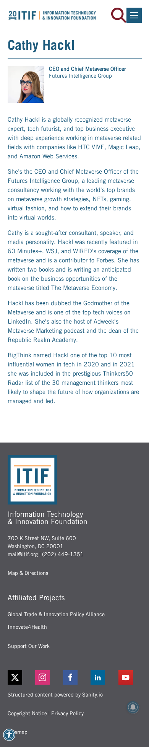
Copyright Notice (27, 713)
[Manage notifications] (133, 707)
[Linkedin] (102, 677)
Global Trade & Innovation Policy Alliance (56, 614)
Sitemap (18, 732)
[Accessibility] (9, 735)
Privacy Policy (67, 713)
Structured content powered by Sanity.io (55, 694)
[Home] (52, 15)
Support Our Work (29, 646)
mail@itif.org (23, 554)
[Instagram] (46, 677)
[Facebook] (74, 677)
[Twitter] (15, 677)
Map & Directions (28, 573)
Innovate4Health (27, 627)
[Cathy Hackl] (26, 84)
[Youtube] (130, 677)
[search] (118, 15)
